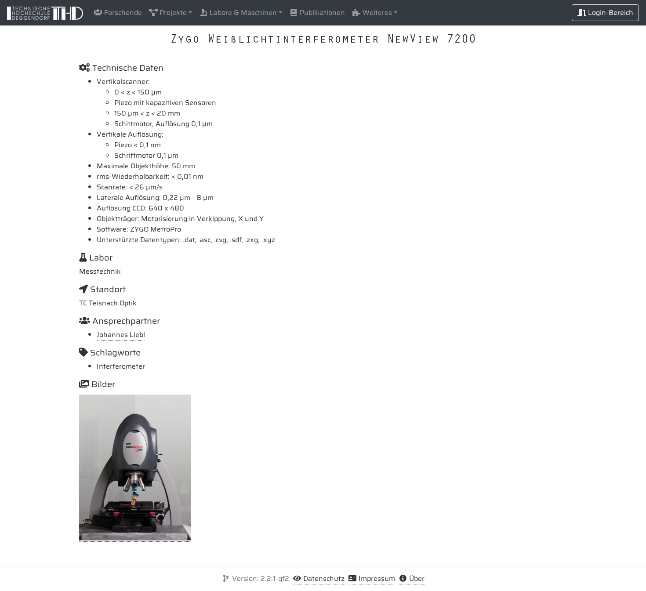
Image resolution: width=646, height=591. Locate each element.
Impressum (376, 578)
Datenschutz (323, 578)
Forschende (122, 12)
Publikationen (321, 12)
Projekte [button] (172, 12)
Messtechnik (100, 271)
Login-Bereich (609, 12)
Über (416, 578)
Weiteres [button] (376, 12)
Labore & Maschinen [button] (242, 12)
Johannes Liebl (121, 334)
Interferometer (121, 366)
